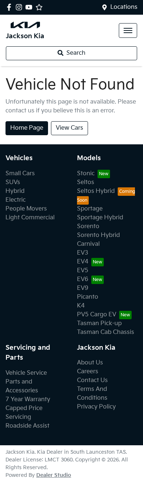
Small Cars (20, 173)
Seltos (85, 182)
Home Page (26, 128)
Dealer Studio (53, 475)
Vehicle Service (26, 373)
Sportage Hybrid (100, 217)
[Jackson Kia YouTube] (30, 7)
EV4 (82, 261)
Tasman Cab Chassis (105, 332)
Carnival (88, 244)
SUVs (13, 182)
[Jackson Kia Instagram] (20, 7)
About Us (90, 362)
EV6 (82, 279)
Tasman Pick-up (99, 323)
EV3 (82, 252)
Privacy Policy (96, 406)
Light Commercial (30, 217)
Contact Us (92, 380)
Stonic (86, 173)
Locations (124, 7)
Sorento (88, 226)
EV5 (82, 270)
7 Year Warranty (28, 399)
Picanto (87, 297)
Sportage (90, 208)
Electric (16, 200)
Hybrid (15, 191)
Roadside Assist (28, 425)
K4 (81, 305)
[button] (128, 30)
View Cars (69, 128)
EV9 (82, 288)
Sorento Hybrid (98, 235)
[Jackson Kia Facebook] (10, 7)
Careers (87, 371)
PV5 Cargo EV (96, 314)
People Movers (26, 208)
